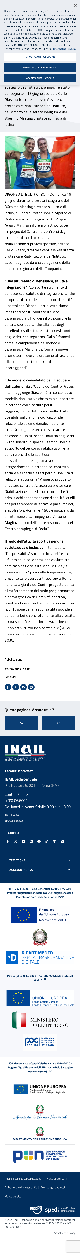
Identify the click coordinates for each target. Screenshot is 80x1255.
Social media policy (64, 1233)
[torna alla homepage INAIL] (25, 752)
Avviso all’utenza (55, 1178)
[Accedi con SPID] (60, 1210)
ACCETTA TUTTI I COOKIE (40, 78)
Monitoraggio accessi (53, 1187)
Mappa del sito (13, 1196)
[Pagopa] (36, 1210)
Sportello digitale (14, 821)
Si (21, 723)
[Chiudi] (75, 5)
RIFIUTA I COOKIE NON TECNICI (40, 67)
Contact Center (17, 794)
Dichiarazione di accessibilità (21, 1187)
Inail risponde (12, 815)
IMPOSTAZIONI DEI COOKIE (40, 57)
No (59, 723)
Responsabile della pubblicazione (23, 1178)
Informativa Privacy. (64, 49)
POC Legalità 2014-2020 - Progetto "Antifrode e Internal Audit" (40, 978)
